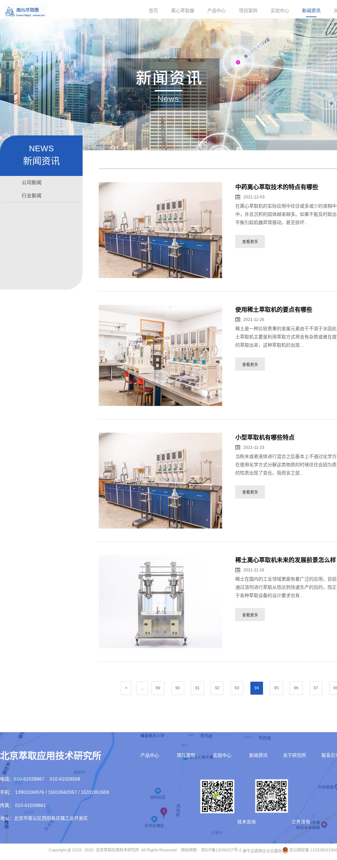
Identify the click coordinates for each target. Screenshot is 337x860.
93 (237, 688)
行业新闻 (31, 195)
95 (276, 688)
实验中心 (280, 10)
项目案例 (248, 10)
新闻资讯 (311, 10)
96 (296, 688)
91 (197, 688)
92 (217, 688)
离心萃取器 (182, 10)
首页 (153, 10)
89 (158, 688)
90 (177, 688)
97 (316, 688)
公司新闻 (31, 182)
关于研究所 (294, 755)
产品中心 (216, 10)
